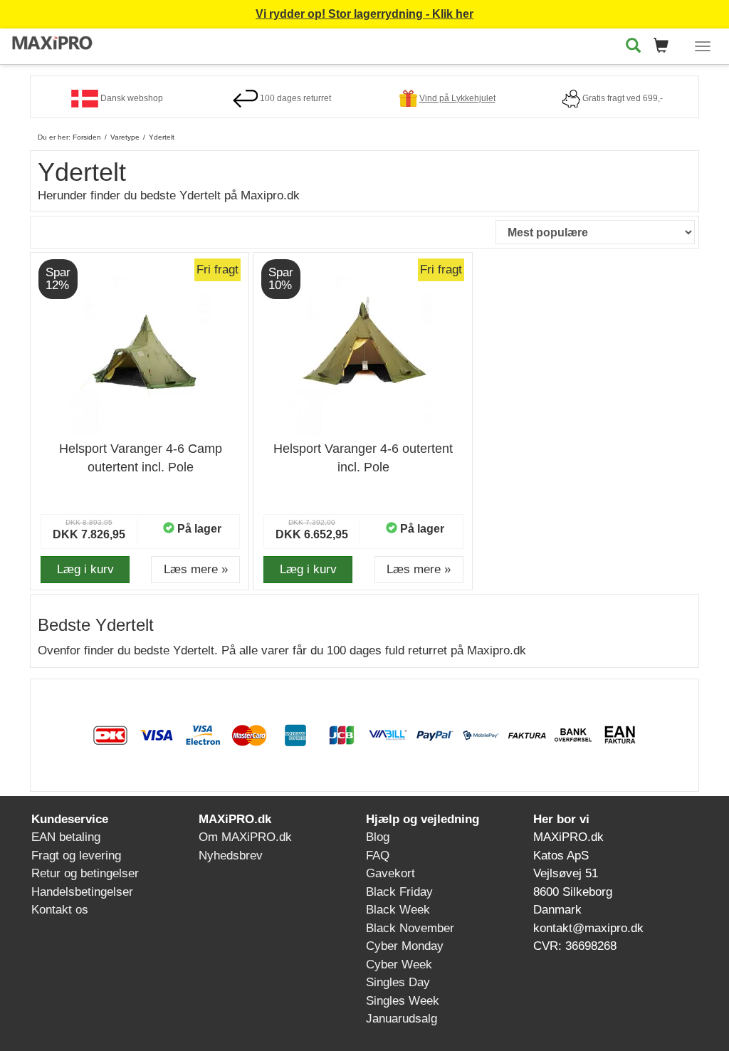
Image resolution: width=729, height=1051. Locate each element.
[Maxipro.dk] (52, 43)
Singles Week (402, 1001)
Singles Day (398, 982)
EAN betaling (65, 837)
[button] (665, 46)
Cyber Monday (405, 946)
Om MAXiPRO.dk (245, 837)
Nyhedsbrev (231, 855)
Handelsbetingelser (82, 892)
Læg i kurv (85, 569)
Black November (410, 928)
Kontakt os (59, 909)
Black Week (398, 909)
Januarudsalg (401, 1018)
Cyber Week (399, 964)
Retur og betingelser (85, 873)
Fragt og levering (76, 855)
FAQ (377, 855)
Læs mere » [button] (196, 569)
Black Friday (399, 892)
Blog (377, 837)
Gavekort (390, 873)
